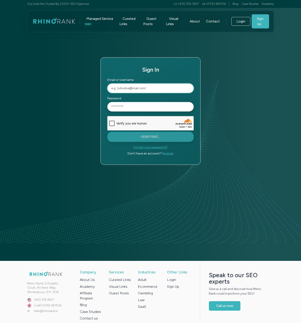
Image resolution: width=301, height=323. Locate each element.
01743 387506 (214, 4)
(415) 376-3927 (186, 4)
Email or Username (120, 80)
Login (240, 21)
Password (114, 98)
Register (168, 153)
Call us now (224, 306)
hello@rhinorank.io (46, 311)
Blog (235, 4)
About (195, 21)
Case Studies (250, 4)
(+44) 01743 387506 (47, 305)
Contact (213, 21)
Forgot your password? (150, 147)
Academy (268, 4)
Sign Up (260, 21)
